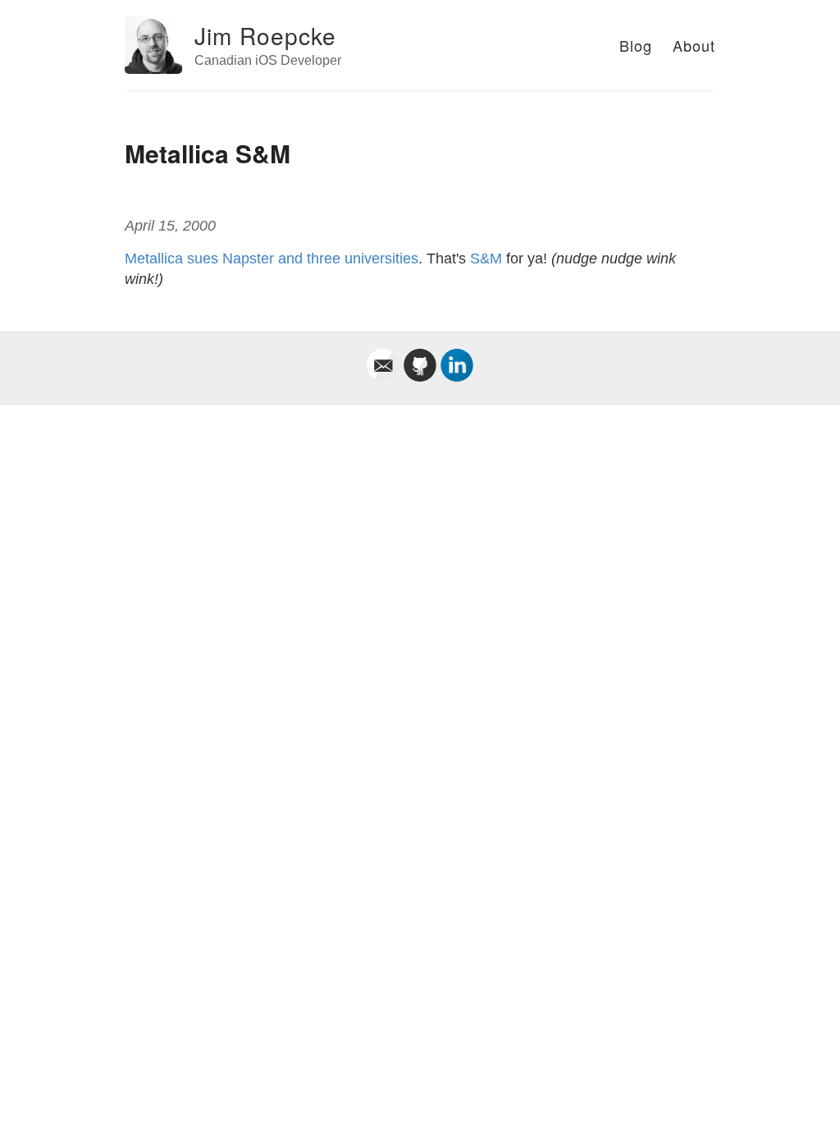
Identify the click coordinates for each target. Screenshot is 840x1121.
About (694, 45)
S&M (486, 258)
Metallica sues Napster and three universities (271, 258)
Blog (635, 45)
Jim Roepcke (265, 35)
